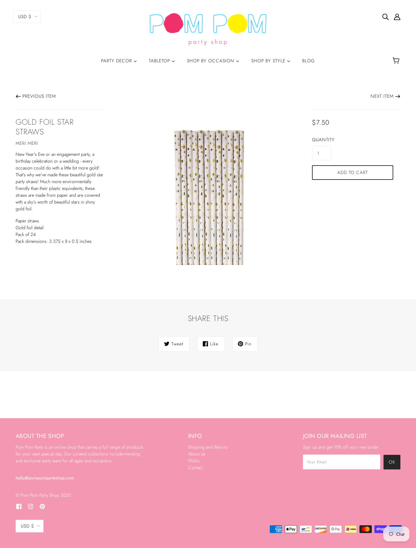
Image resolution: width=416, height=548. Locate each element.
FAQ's (194, 460)
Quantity (322, 139)
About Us (196, 454)
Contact (195, 467)
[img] (385, 16)
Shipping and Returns (208, 447)
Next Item (382, 96)
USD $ (25, 16)
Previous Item (39, 96)
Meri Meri (27, 143)
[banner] (208, 28)
